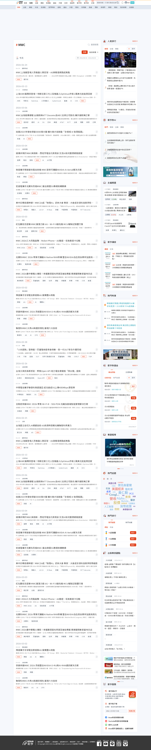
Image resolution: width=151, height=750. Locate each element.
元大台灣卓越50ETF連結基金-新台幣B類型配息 (117, 396)
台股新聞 (115, 204)
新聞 (31, 3)
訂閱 (92, 3)
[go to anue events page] (122, 2)
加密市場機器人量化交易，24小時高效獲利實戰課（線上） (123, 276)
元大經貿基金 (109, 406)
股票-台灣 (115, 401)
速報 (59, 7)
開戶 (133, 386)
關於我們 (40, 742)
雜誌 (115, 7)
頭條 (18, 7)
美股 (42, 3)
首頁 (25, 3)
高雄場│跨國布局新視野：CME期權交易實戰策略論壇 (124, 285)
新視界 (103, 7)
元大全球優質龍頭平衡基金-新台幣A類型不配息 (117, 416)
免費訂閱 (132, 711)
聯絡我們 (72, 742)
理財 (96, 7)
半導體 (113, 545)
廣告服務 (55, 742)
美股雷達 (115, 189)
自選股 (131, 7)
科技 (36, 7)
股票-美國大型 (116, 389)
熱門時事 (51, 7)
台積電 (113, 538)
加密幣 (72, 3)
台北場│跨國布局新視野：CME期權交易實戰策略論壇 (124, 266)
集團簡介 (47, 742)
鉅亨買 (79, 3)
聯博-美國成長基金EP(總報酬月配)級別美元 (117, 384)
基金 (54, 3)
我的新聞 (123, 7)
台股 (36, 3)
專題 (109, 7)
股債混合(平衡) (116, 422)
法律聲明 (92, 742)
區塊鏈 (83, 7)
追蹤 (84, 52)
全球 (65, 3)
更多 (133, 49)
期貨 (76, 7)
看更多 (134, 41)
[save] (96, 72)
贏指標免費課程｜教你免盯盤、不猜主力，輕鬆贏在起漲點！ (124, 256)
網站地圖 (84, 742)
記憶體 (113, 532)
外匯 (60, 3)
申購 (133, 398)
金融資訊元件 (64, 742)
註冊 (132, 3)
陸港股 (48, 3)
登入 (128, 3)
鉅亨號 (86, 3)
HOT (114, 254)
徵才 (78, 742)
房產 (90, 7)
